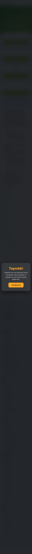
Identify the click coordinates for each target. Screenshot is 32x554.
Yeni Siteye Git (16, 285)
